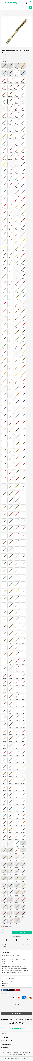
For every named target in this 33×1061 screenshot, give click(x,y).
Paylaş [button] (5, 994)
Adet (2, 929)
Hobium (15, 1058)
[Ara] (30, 7)
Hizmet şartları (26, 1052)
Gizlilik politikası (17, 1052)
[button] (2, 3)
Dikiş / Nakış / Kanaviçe (13, 12)
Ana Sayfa (3, 12)
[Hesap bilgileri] (26, 2)
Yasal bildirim (21, 1054)
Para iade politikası (7, 1052)
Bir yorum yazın (16, 1013)
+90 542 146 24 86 (27, 944)
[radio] (4, 66)
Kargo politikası (13, 1054)
